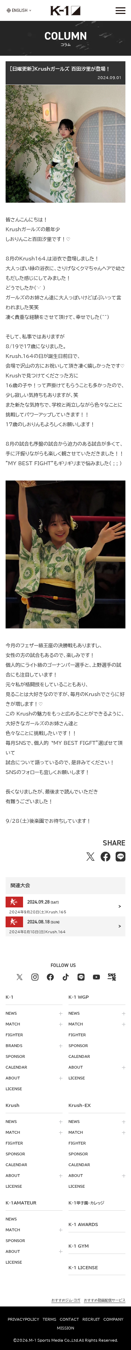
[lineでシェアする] (120, 856)
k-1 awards (83, 1224)
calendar (16, 1067)
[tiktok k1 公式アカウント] (65, 977)
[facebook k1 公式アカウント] (50, 977)
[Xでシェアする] (90, 856)
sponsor (15, 1056)
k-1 (86, 1203)
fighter (14, 1035)
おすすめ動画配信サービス (104, 1300)
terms (49, 1319)
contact (69, 1319)
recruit (91, 1319)
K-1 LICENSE (83, 1267)
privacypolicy (23, 1319)
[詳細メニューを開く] (120, 10)
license (14, 1089)
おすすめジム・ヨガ (65, 1300)
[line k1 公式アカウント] (81, 977)
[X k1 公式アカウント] (19, 977)
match (13, 1024)
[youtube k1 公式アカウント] (96, 977)
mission (65, 1328)
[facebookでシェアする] (105, 856)
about (13, 1078)
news (11, 1013)
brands (14, 1045)
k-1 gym (78, 1246)
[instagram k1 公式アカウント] (35, 977)
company (113, 1319)
